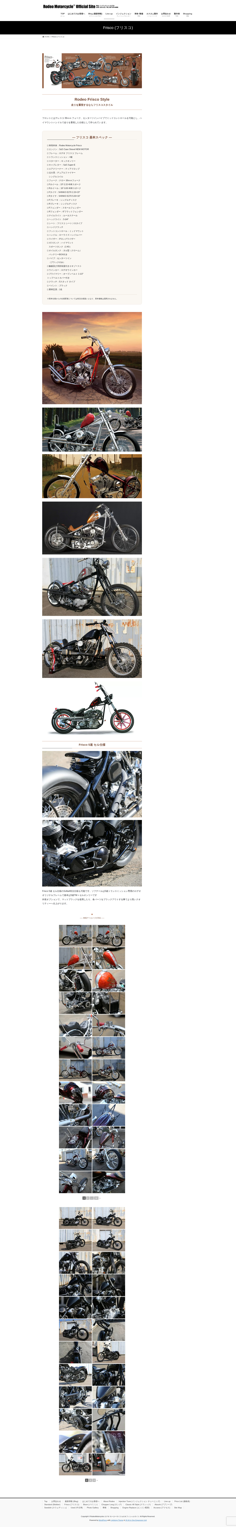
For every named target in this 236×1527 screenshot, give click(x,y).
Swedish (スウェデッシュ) (55, 1508)
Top (45, 1501)
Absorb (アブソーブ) (163, 1504)
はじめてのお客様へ (90, 1501)
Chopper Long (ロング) (111, 1504)
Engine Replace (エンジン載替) (136, 1508)
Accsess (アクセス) (162, 1508)
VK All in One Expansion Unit (136, 1520)
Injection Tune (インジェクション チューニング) (139, 1501)
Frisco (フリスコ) (71, 1504)
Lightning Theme (117, 1520)
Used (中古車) (77, 1508)
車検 (104, 1508)
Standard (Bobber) (52, 1504)
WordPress (103, 1520)
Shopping (114, 1508)
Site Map (178, 1508)
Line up (167, 1501)
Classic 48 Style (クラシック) (138, 1504)
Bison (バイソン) (90, 1504)
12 (96, 1198)
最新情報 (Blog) (71, 1501)
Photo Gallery (93, 1508)
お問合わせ (56, 1501)
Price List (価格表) (182, 1501)
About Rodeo (109, 1501)
